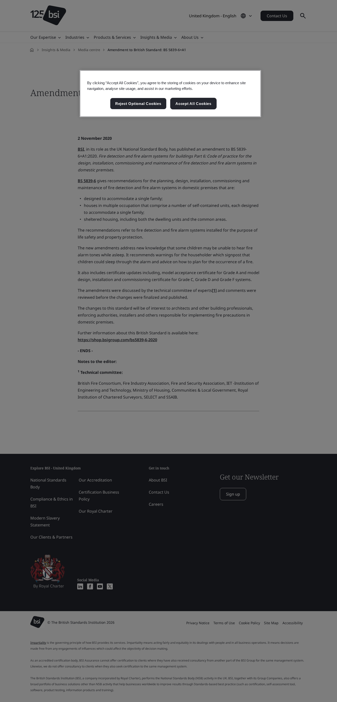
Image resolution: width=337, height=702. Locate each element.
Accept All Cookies (193, 103)
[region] (170, 93)
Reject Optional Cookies (138, 103)
